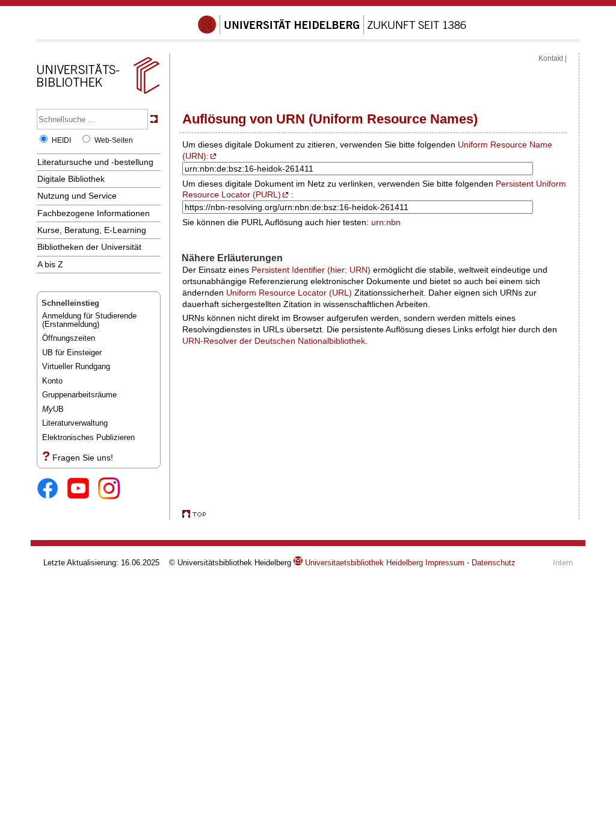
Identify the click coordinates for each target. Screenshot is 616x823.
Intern (563, 562)
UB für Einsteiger (72, 352)
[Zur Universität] (332, 32)
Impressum (444, 562)
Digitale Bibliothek (71, 179)
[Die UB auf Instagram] (113, 489)
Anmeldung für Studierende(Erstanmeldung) (89, 320)
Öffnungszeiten (68, 338)
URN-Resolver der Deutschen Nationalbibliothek (273, 341)
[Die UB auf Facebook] (52, 489)
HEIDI (61, 140)
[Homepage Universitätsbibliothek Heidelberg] (98, 94)
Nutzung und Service (77, 195)
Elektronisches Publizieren (88, 437)
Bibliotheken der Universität (89, 247)
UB (53, 409)
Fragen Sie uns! (82, 457)
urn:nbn (386, 222)
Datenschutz (494, 562)
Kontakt (550, 58)
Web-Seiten (113, 140)
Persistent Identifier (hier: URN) (311, 270)
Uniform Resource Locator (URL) (289, 292)
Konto (52, 380)
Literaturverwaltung (75, 422)
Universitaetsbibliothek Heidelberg (363, 562)
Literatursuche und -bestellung (95, 162)
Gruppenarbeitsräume (79, 394)
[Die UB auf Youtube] (82, 489)
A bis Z (50, 264)
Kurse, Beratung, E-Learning (91, 230)
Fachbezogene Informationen (93, 213)
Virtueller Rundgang (76, 366)
